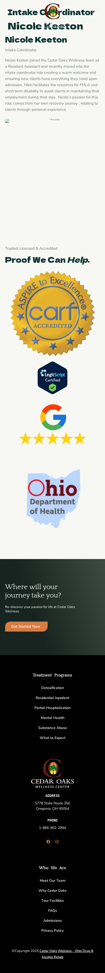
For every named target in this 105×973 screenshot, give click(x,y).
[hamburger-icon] (96, 15)
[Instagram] (57, 841)
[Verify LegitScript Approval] (52, 377)
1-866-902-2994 (52, 827)
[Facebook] (48, 841)
